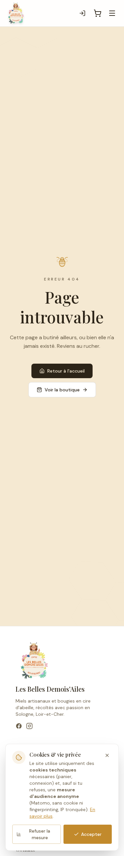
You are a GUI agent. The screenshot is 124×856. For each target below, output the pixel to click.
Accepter (91, 834)
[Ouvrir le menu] (112, 13)
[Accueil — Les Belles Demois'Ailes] (15, 13)
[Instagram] (29, 726)
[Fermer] (107, 755)
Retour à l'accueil (66, 371)
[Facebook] (19, 726)
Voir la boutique (62, 390)
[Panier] (97, 13)
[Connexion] (82, 13)
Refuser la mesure (39, 834)
